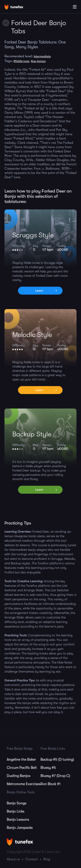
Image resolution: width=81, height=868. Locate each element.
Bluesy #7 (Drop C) (55, 776)
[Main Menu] (74, 7)
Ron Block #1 (50, 784)
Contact (31, 859)
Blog (46, 859)
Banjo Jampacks (20, 828)
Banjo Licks (15, 811)
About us (13, 859)
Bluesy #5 (48, 768)
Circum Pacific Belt (22, 768)
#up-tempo (38, 61)
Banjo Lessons (18, 820)
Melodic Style (32, 335)
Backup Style (31, 434)
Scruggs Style (33, 235)
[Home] (18, 7)
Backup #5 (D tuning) (57, 759)
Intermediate (42, 56)
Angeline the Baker (21, 759)
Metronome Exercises (23, 784)
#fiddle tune (21, 61)
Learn (39, 290)
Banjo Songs (16, 803)
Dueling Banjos (18, 776)
